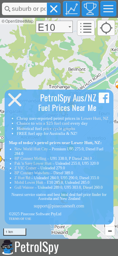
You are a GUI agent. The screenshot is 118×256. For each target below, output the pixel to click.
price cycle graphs (59, 128)
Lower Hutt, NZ (94, 118)
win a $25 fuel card (52, 123)
